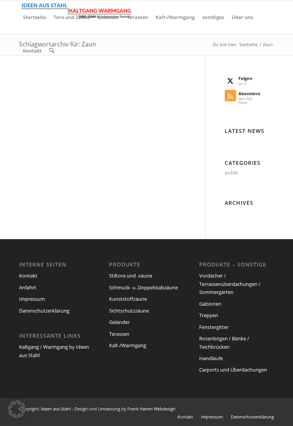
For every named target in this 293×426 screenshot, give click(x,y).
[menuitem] (34, 17)
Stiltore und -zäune (130, 275)
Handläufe (211, 358)
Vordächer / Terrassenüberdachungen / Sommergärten (230, 283)
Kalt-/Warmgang (127, 345)
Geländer (119, 322)
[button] (17, 409)
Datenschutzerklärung (44, 310)
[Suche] (51, 50)
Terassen (119, 333)
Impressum (32, 298)
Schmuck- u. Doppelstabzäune (143, 287)
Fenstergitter (214, 327)
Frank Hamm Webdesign (151, 409)
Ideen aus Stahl (56, 409)
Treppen (208, 315)
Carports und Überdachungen (233, 369)
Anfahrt (27, 287)
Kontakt (28, 275)
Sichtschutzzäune (129, 310)
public (231, 172)
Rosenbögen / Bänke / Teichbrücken (224, 342)
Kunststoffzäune (128, 298)
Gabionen (210, 303)
